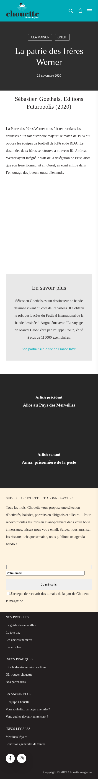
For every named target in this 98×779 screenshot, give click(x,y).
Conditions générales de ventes (25, 744)
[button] (89, 10)
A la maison (40, 37)
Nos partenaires (16, 682)
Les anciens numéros (19, 640)
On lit (62, 37)
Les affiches (13, 647)
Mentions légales (16, 737)
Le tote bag (13, 632)
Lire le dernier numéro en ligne (26, 667)
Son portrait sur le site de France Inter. (49, 349)
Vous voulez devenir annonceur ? (27, 716)
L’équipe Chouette (17, 702)
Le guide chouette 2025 (21, 625)
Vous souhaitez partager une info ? (28, 709)
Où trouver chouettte (19, 674)
